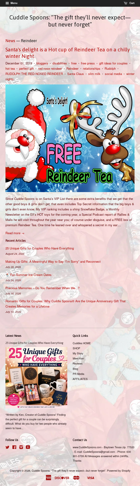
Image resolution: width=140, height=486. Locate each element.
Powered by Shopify (118, 470)
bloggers (42, 63)
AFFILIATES (80, 379)
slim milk (94, 73)
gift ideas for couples (113, 63)
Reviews (77, 363)
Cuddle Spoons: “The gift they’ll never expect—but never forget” (70, 21)
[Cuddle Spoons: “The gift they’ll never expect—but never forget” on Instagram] (21, 448)
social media (113, 73)
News (10, 40)
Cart (132, 3)
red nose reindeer (50, 68)
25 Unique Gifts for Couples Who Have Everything (39, 248)
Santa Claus (75, 73)
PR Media (78, 374)
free (74, 63)
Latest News (13, 335)
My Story (78, 353)
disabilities (59, 63)
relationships (91, 68)
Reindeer (72, 68)
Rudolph (110, 68)
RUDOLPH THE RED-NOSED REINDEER (34, 73)
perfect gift (26, 68)
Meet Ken (78, 358)
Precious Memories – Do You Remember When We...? (42, 288)
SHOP (76, 348)
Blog (75, 369)
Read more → (14, 233)
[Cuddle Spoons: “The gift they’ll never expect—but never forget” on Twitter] (7, 448)
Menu (14, 3)
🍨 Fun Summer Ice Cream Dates (28, 274)
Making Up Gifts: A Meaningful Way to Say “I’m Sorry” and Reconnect (53, 261)
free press (88, 63)
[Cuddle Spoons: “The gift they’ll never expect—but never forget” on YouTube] (28, 448)
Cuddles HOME (82, 343)
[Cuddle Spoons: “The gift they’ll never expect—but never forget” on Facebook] (14, 448)
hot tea (10, 68)
